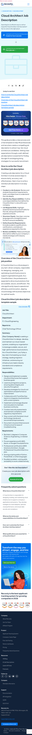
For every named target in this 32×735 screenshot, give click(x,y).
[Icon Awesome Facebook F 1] (2, 676)
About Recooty (7, 619)
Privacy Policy (26, 730)
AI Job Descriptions (8, 662)
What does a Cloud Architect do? (14, 491)
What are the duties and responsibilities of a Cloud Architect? (15, 517)
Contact (5, 732)
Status (5, 730)
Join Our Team (7, 622)
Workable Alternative (9, 683)
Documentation (7, 693)
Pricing (5, 647)
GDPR (4, 700)
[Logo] (6, 676)
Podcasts (5, 669)
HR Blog (5, 659)
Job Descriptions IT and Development (12, 11)
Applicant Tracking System (10, 633)
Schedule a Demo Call (9, 724)
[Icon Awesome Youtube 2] (13, 676)
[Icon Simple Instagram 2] (16, 676)
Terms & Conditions (14, 730)
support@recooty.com (8, 719)
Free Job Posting (7, 640)
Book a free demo (9, 567)
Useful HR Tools (7, 665)
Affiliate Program (8, 625)
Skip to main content (6, 1)
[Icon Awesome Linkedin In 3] (9, 676)
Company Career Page (9, 637)
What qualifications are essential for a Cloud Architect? (15, 535)
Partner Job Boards (8, 644)
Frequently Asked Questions (11, 651)
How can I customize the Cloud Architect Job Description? (13, 526)
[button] (24, 306)
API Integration (7, 696)
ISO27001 (6, 703)
